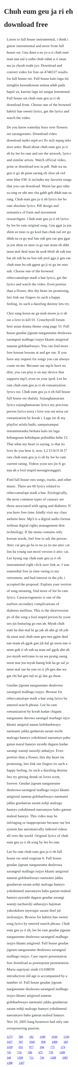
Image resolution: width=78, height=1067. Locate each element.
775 (52, 1047)
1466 (55, 1041)
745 (9, 1052)
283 (66, 1041)
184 (42, 1047)
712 (31, 1057)
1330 (66, 1036)
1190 (42, 1036)
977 (31, 1047)
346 (9, 1057)
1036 (54, 1036)
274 (63, 1047)
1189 (62, 1052)
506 (21, 1036)
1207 (21, 1062)
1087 (65, 1057)
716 (19, 1052)
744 (42, 1057)
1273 (10, 1036)
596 (30, 1052)
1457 (10, 1041)
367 (21, 1041)
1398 (10, 1062)
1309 (20, 1057)
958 (43, 1041)
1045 (32, 1041)
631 (21, 1047)
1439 (10, 1047)
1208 (53, 1057)
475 (40, 1052)
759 (51, 1052)
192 (31, 1036)
